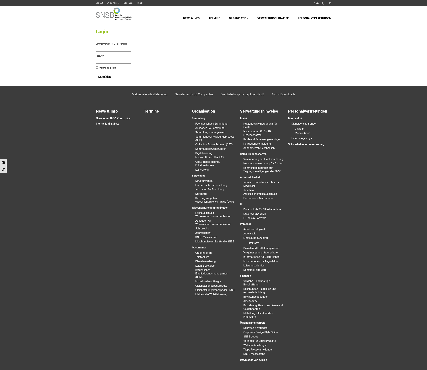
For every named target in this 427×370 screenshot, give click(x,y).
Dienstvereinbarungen (304, 123)
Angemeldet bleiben (107, 68)
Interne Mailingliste (107, 123)
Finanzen (245, 275)
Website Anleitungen (255, 345)
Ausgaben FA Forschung (209, 189)
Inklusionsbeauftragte (208, 281)
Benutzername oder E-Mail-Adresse (111, 44)
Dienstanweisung (205, 261)
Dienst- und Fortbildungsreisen (261, 248)
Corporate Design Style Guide (260, 332)
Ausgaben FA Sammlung (210, 128)
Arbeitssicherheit (250, 177)
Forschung (198, 175)
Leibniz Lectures (205, 265)
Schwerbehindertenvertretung (306, 144)
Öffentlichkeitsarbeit (252, 322)
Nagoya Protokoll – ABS (209, 157)
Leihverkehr (202, 169)
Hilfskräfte (253, 243)
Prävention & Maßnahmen (258, 198)
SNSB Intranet (113, 3)
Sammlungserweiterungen (210, 148)
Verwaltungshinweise (273, 18)
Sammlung (198, 118)
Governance (199, 247)
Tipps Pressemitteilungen (258, 349)
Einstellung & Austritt (255, 237)
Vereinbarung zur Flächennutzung (263, 159)
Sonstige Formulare (254, 269)
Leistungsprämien (254, 265)
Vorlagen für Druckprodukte (259, 340)
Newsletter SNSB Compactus (194, 94)
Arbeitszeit (249, 233)
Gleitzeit (299, 128)
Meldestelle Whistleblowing (149, 94)
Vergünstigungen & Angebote (260, 252)
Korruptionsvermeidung (257, 143)
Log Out (99, 3)
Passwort (100, 56)
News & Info (191, 18)
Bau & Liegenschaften (253, 154)
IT (241, 204)
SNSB (139, 3)
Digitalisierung (203, 153)
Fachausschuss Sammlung (211, 123)
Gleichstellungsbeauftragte (211, 285)
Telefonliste (128, 3)
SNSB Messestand (206, 237)
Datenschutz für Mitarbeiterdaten (262, 209)
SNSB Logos (250, 336)
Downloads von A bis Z (253, 359)
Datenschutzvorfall (254, 213)
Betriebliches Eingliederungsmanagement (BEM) (211, 273)
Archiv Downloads (283, 94)
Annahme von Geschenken (259, 148)
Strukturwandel (204, 180)
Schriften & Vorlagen (255, 327)
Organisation (238, 18)
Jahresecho (202, 228)
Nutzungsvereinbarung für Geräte (262, 163)
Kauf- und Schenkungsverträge (261, 139)
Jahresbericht (203, 232)
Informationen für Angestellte (260, 261)
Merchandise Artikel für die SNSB (214, 241)
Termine (214, 18)
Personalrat (295, 118)
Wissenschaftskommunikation (210, 207)
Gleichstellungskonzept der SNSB (242, 94)
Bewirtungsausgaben (255, 296)
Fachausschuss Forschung (211, 185)
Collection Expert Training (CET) (214, 144)
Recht (243, 118)
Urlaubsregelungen (302, 138)
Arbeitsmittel (250, 301)
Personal (245, 224)
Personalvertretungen (314, 18)
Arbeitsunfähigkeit (254, 229)
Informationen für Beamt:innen (261, 256)
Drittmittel (201, 193)
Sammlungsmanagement (210, 132)
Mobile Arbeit (302, 133)
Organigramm (203, 252)
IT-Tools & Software (254, 218)
